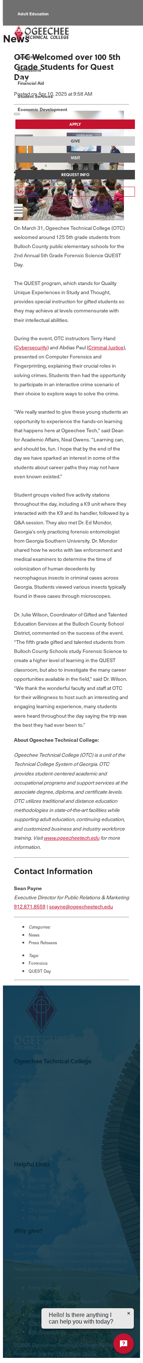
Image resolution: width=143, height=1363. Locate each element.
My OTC (25, 191)
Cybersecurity (31, 347)
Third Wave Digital (76, 1353)
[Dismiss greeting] (128, 1313)
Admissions (29, 70)
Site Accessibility (47, 1331)
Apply (75, 124)
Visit (75, 158)
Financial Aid (31, 83)
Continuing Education (39, 46)
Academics (29, 57)
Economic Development (42, 109)
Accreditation (43, 1202)
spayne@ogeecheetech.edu (81, 906)
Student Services (35, 96)
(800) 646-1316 (31, 1091)
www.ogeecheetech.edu (71, 838)
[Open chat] (123, 1343)
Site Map (39, 1217)
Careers (38, 1194)
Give (75, 141)
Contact (23, 1099)
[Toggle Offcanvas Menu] (18, 210)
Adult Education (33, 13)
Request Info (75, 175)
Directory (39, 1179)
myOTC (37, 1187)
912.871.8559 (29, 906)
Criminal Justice (106, 347)
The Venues (42, 1210)
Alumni (25, 30)
